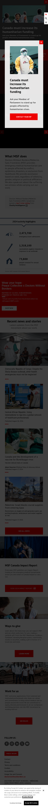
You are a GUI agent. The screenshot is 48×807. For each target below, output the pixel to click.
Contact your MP (23, 117)
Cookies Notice (27, 797)
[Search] (46, 18)
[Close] (43, 790)
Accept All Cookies (31, 803)
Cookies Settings (15, 803)
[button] (46, 22)
